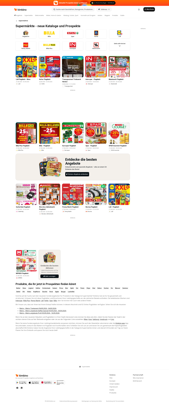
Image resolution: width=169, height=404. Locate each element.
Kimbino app (120, 323)
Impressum (113, 387)
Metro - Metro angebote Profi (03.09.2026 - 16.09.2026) (39, 313)
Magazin (107, 15)
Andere (100, 15)
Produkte (115, 15)
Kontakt (112, 381)
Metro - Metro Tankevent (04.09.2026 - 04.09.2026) (37, 308)
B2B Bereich (137, 381)
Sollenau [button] (104, 9)
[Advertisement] (72, 104)
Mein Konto (150, 9)
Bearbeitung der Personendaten (115, 401)
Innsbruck (103, 319)
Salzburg (96, 319)
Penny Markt (35, 301)
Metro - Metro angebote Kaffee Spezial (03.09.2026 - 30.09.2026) (42, 311)
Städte (122, 15)
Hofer (46, 301)
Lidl (42, 301)
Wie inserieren (138, 378)
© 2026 (50, 401)
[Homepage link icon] (80, 366)
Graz (90, 319)
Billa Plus (26, 301)
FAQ (110, 378)
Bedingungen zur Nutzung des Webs (92, 401)
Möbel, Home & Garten (53, 15)
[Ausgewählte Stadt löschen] (109, 9)
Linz (112, 319)
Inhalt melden (114, 384)
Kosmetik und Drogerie (88, 15)
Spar (51, 301)
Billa (55, 301)
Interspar (19, 301)
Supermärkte (29, 15)
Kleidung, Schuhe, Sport (70, 15)
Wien (86, 319)
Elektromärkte (39, 15)
